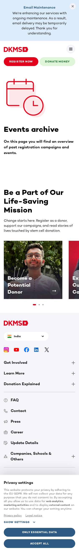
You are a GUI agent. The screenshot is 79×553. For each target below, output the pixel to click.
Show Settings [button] (17, 522)
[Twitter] (46, 349)
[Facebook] (26, 349)
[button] (70, 49)
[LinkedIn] (36, 349)
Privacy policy (13, 515)
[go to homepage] (16, 49)
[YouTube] (16, 349)
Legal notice (33, 515)
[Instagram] (6, 349)
